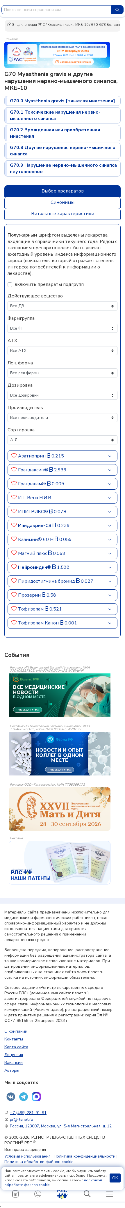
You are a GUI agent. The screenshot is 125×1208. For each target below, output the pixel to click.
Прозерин (30, 595)
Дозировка (20, 385)
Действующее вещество (35, 296)
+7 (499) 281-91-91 (28, 1113)
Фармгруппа (21, 318)
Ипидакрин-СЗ (35, 525)
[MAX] (36, 1096)
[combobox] (56, 9)
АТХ (12, 340)
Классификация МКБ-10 (67, 24)
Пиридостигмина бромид (47, 581)
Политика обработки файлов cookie (39, 1162)
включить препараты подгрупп (49, 284)
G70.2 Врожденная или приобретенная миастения (55, 133)
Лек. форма (20, 363)
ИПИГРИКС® (33, 511)
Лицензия (13, 1055)
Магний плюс (33, 553)
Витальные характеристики (62, 213)
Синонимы (62, 202)
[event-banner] (59, 809)
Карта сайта (16, 1047)
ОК (115, 1178)
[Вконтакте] (10, 1096)
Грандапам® (32, 484)
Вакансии (13, 1062)
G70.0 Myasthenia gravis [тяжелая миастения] (62, 101)
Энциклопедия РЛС (28, 24)
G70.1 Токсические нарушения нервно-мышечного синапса (55, 115)
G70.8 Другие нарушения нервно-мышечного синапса (62, 150)
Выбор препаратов (63, 191)
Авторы (11, 1070)
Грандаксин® (33, 470)
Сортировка (21, 430)
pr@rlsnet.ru (21, 1119)
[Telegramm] (23, 1096)
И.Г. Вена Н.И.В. (35, 498)
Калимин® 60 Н (36, 539)
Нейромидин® (35, 567)
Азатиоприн (32, 456)
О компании (15, 1031)
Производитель (25, 407)
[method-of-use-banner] (57, 54)
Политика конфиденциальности (84, 1156)
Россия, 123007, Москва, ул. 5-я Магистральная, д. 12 (61, 1126)
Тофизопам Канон (39, 623)
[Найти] (117, 9)
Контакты (13, 1039)
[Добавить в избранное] (14, 456)
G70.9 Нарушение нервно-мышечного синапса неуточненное (63, 168)
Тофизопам (31, 609)
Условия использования (27, 1156)
